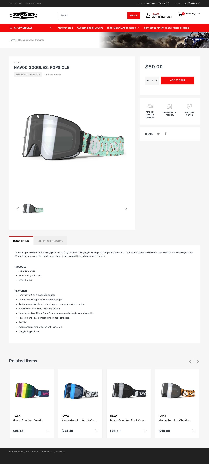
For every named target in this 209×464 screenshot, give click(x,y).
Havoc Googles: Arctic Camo (80, 420)
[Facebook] (165, 133)
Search (133, 15)
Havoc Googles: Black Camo (127, 420)
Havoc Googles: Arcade (27, 420)
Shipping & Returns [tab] (50, 240)
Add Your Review (53, 74)
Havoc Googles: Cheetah (174, 420)
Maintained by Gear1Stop (53, 451)
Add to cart (177, 80)
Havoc (17, 62)
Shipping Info (33, 3)
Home (12, 40)
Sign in (156, 16)
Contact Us (15, 3)
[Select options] (47, 431)
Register (166, 16)
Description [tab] (21, 240)
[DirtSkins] (23, 15)
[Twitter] (158, 133)
